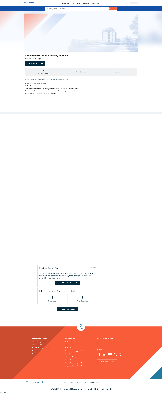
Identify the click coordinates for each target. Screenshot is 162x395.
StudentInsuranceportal (73, 363)
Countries (86, 3)
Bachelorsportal (70, 342)
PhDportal (68, 348)
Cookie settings (73, 382)
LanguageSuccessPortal (73, 366)
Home (27, 79)
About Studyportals (39, 342)
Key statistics (53, 125)
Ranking (55, 130)
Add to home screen (107, 362)
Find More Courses (36, 63)
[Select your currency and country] (99, 343)
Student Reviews (52, 148)
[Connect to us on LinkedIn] (104, 354)
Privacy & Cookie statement (87, 382)
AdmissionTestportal (72, 357)
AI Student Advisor (38, 345)
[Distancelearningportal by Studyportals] (29, 3)
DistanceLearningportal (73, 351)
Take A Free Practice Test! (67, 283)
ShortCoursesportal (72, 354)
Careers (55, 139)
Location (55, 143)
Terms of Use (64, 382)
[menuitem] (66, 3)
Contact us (36, 354)
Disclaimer (99, 382)
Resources (95, 3)
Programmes (65, 3)
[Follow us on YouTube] (110, 354)
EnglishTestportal (71, 360)
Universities (76, 3)
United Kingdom (42, 79)
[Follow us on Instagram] (120, 354)
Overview (54, 121)
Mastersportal (70, 345)
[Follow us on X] (115, 354)
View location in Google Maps (78, 236)
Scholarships (53, 134)
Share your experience (94, 257)
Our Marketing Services (40, 348)
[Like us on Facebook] (99, 354)
